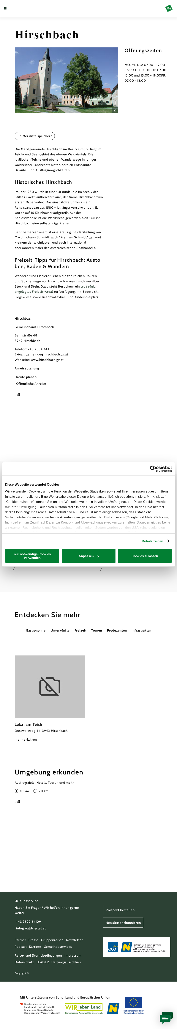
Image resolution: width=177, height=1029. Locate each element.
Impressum (73, 955)
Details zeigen (152, 541)
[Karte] (13, 8)
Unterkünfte (60, 630)
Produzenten (117, 630)
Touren (96, 630)
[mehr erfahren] (50, 698)
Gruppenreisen (52, 940)
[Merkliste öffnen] (18, 8)
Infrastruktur (141, 630)
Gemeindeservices (58, 947)
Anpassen (86, 556)
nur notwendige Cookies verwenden (32, 556)
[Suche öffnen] (22, 8)
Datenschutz (24, 962)
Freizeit (80, 630)
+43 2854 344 (39, 349)
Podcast (21, 947)
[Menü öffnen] (5, 8)
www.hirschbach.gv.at (47, 360)
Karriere (35, 947)
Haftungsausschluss (66, 962)
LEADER (43, 962)
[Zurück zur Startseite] (169, 8)
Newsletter (74, 940)
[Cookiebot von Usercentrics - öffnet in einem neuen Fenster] (153, 469)
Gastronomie (36, 630)
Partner (20, 940)
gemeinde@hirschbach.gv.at (47, 354)
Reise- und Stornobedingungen (38, 955)
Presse (33, 940)
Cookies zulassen (144, 556)
